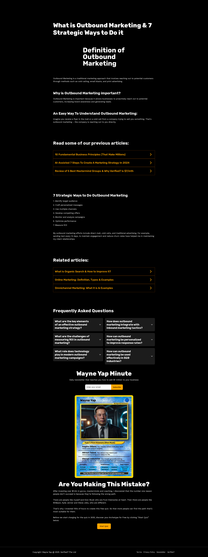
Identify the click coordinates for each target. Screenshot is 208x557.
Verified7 (171, 552)
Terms (139, 552)
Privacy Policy (149, 552)
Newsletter (161, 552)
